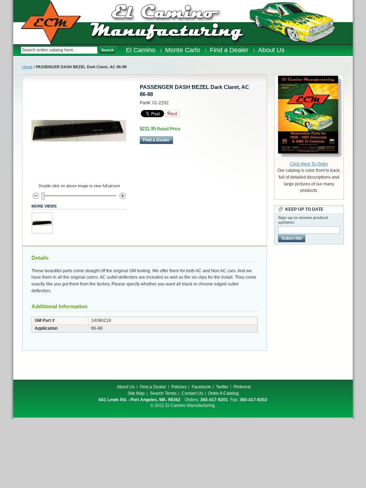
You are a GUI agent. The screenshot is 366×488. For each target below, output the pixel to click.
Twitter (222, 386)
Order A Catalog (223, 393)
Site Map (136, 393)
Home (27, 67)
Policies (179, 386)
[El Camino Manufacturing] (51, 22)
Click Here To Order (309, 163)
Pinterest (242, 386)
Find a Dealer (153, 386)
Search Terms (163, 393)
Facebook (201, 386)
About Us (126, 386)
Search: (17, 50)
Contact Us (192, 393)
